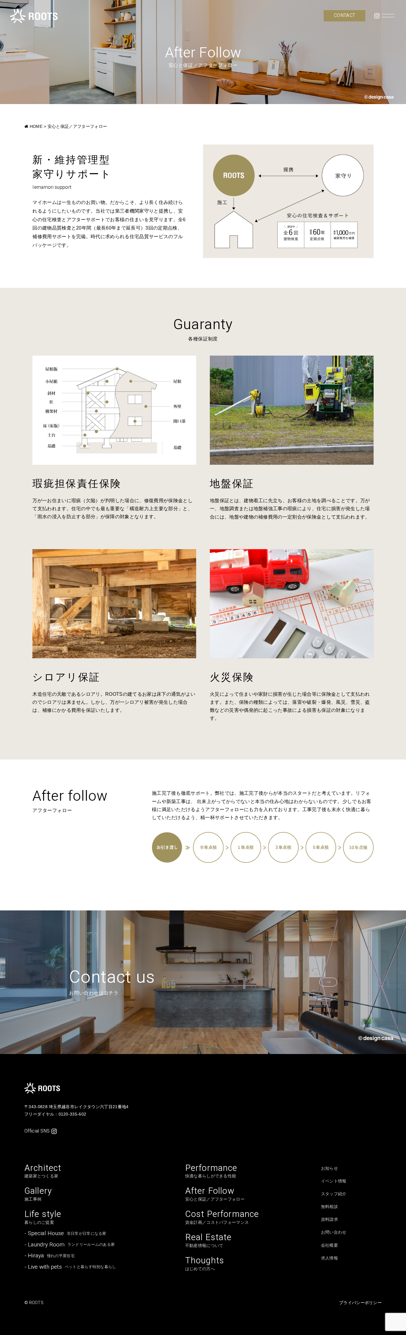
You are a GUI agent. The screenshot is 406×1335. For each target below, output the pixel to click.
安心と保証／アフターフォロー (215, 1194)
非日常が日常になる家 (65, 1233)
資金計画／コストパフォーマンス (222, 1217)
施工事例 (38, 1194)
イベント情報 (334, 1181)
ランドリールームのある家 (69, 1244)
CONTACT (344, 15)
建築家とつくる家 (42, 1171)
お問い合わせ (334, 1232)
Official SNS (37, 1131)
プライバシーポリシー (360, 1302)
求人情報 (329, 1258)
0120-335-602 (72, 1114)
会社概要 (329, 1245)
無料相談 (329, 1206)
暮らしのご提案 (43, 1217)
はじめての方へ (204, 1264)
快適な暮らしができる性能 (211, 1171)
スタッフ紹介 (334, 1193)
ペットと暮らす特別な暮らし (70, 1267)
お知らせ (329, 1168)
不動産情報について (208, 1240)
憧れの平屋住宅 (49, 1255)
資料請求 (329, 1219)
